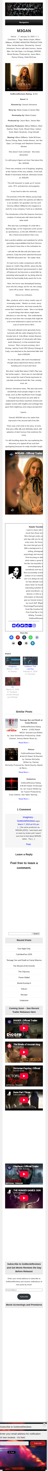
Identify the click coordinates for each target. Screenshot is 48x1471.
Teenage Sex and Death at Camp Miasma (24, 960)
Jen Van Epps (17, 51)
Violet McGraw (30, 57)
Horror (13, 37)
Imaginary (13, 666)
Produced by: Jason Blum (29, 54)
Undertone (24, 1000)
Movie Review (12, 54)
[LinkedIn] (26, 626)
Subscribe (24, 1297)
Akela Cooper (28, 39)
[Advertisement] (24, 1137)
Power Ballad (24, 977)
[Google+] (30, 626)
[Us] (12, 681)
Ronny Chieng (17, 57)
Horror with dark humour (25, 48)
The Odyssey (24, 972)
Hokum (24, 989)
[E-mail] (14, 626)
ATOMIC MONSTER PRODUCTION (27, 42)
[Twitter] (22, 626)
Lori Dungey (28, 51)
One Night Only (24, 949)
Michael (24, 995)
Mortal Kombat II (24, 983)
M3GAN (37, 51)
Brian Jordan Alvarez (15, 45)
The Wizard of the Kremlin (24, 966)
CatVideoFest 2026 (24, 954)
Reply (28, 844)
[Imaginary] (12, 661)
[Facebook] (18, 626)
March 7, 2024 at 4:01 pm (28, 824)
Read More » (24, 743)
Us (13, 687)
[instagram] (34, 626)
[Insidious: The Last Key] (30, 661)
